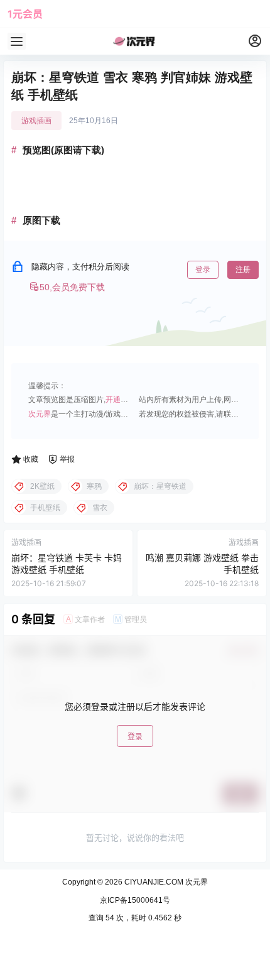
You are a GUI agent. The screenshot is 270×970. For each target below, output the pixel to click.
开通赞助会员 (128, 399)
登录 (202, 269)
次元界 (39, 414)
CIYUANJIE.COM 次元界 (165, 882)
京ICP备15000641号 (135, 900)
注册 (243, 269)
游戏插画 (36, 120)
